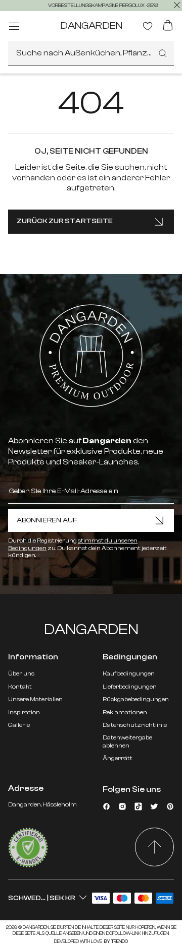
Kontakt (20, 686)
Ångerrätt (117, 758)
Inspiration (24, 712)
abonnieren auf (47, 520)
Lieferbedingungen (130, 686)
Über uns (21, 673)
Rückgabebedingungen (136, 699)
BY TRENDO (115, 941)
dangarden (91, 25)
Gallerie (19, 724)
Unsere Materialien (35, 699)
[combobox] (91, 53)
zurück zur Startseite (65, 221)
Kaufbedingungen (129, 673)
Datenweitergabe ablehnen (127, 741)
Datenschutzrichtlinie (135, 724)
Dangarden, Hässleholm (42, 804)
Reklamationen (125, 712)
